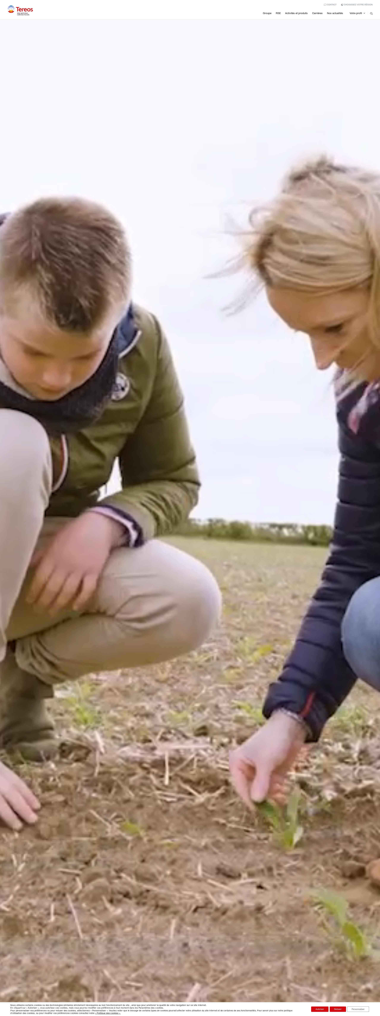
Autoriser (320, 1009)
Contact (331, 4)
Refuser (338, 1009)
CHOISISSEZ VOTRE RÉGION (358, 4)
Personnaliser (358, 1009)
